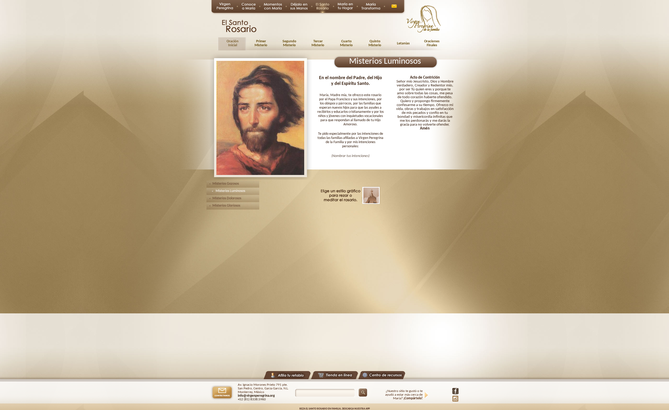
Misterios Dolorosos (226, 198)
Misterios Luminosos (230, 191)
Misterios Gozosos (225, 184)
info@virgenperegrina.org (256, 395)
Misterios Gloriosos (226, 206)
